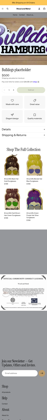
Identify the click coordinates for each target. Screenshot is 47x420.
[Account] (39, 8)
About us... (30, 15)
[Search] (7, 8)
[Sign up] (42, 373)
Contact (22, 15)
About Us (5, 415)
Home (15, 15)
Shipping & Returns (14, 135)
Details (6, 129)
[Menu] (2, 8)
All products (6, 392)
